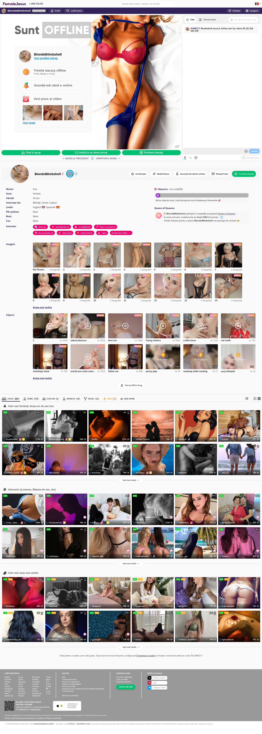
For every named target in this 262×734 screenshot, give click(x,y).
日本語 (48, 686)
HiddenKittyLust (13, 639)
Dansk (20, 684)
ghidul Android (35, 709)
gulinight (96, 639)
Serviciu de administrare (71, 682)
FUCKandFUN (55, 522)
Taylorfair (140, 606)
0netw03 (182, 472)
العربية (48, 691)
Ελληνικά (21, 693)
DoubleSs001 (12, 439)
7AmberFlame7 (142, 439)
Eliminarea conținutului (70, 695)
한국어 (48, 684)
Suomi (20, 677)
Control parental (68, 691)
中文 (47, 682)
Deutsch (35, 691)
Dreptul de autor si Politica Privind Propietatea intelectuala (83, 689)
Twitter (159, 678)
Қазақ (48, 679)
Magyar (21, 696)
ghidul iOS (23, 709)
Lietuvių (7, 686)
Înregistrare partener (123, 682)
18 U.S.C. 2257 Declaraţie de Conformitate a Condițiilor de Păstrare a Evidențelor (33, 718)
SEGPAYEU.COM (83, 724)
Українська (9, 696)
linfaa (138, 639)
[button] (74, 11)
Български (9, 689)
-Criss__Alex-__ (12, 522)
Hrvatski (35, 684)
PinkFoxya (140, 522)
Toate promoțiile (122, 679)
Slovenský (36, 677)
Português (36, 682)
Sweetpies (53, 639)
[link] (76, 158)
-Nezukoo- (140, 472)
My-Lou (95, 522)
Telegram (159, 687)
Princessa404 (228, 606)
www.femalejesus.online (44, 724)
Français (35, 686)
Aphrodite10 (227, 639)
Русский (8, 679)
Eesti (6, 684)
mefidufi (182, 439)
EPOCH (72, 724)
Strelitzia (10, 606)
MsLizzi (225, 472)
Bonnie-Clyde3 (12, 472)
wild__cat (183, 556)
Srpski (20, 679)
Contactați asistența (69, 679)
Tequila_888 (97, 556)
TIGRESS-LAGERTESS (188, 639)
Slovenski (21, 682)
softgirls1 (183, 606)
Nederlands (36, 696)
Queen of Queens (226, 213)
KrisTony (96, 472)
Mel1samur (54, 472)
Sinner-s (225, 556)
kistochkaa (184, 522)
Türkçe (48, 677)
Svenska (21, 691)
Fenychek (53, 606)
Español (21, 689)
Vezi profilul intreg (46, 58)
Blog (154, 683)
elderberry (11, 556)
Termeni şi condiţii (68, 686)
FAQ (63, 677)
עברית (48, 693)
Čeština (7, 682)
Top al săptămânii (124, 677)
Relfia (94, 439)
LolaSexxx (53, 556)
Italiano (34, 689)
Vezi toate (29, 122)
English (7, 677)
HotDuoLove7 (228, 522)
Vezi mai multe (129, 480)
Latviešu (8, 691)
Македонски (36, 693)
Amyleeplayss (141, 556)
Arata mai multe (42, 307)
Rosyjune (96, 606)
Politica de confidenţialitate (71, 684)
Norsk (20, 686)
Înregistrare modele (145, 655)
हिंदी (47, 689)
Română (35, 679)
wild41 (225, 439)
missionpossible (56, 439)
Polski (7, 693)
